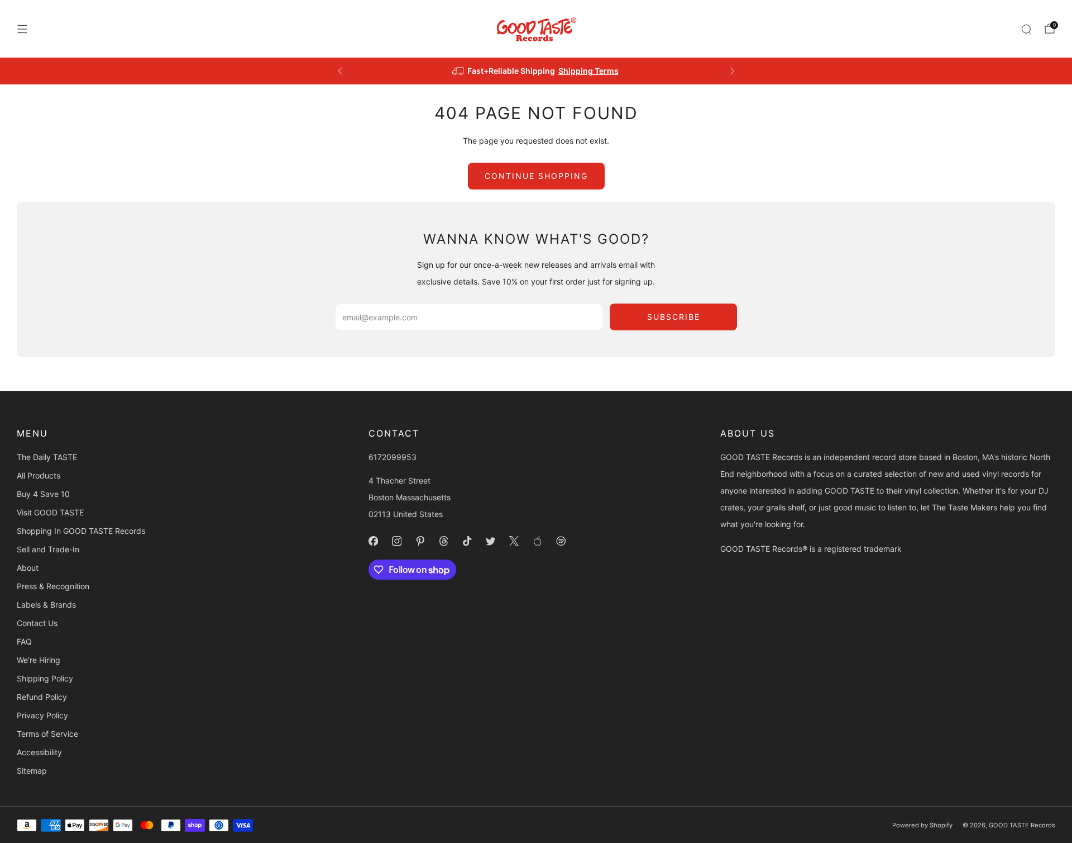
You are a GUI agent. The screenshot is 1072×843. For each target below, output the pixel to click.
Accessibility (39, 752)
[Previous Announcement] (340, 71)
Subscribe (673, 316)
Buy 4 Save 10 (43, 494)
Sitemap (32, 770)
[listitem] (536, 71)
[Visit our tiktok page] (466, 541)
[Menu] (22, 29)
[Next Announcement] (732, 71)
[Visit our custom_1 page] (537, 541)
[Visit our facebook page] (373, 541)
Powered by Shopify (922, 825)
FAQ (24, 641)
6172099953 (392, 457)
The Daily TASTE (47, 457)
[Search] (1026, 29)
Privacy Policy (42, 715)
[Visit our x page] (513, 541)
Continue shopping (536, 176)
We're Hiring (38, 660)
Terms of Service (47, 733)
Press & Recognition (53, 586)
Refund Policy (42, 697)
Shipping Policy (45, 678)
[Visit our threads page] (443, 541)
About (28, 567)
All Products (38, 475)
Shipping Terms (588, 70)
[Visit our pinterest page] (420, 541)
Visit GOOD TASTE (50, 512)
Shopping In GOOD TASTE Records (81, 531)
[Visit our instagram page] (396, 541)
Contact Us (37, 623)
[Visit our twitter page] (490, 541)
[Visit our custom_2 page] (560, 541)
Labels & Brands (46, 604)
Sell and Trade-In (48, 549)
